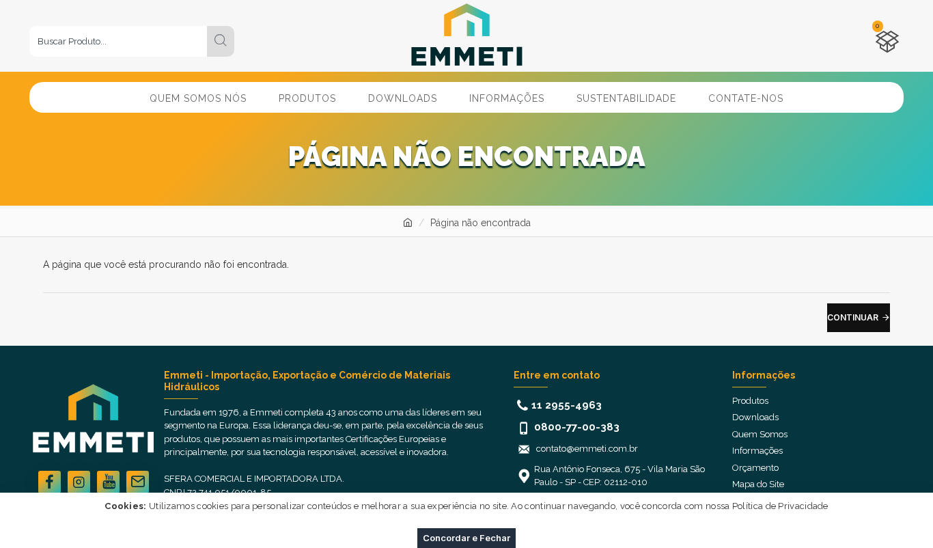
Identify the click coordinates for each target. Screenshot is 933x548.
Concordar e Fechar (466, 537)
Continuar (852, 317)
